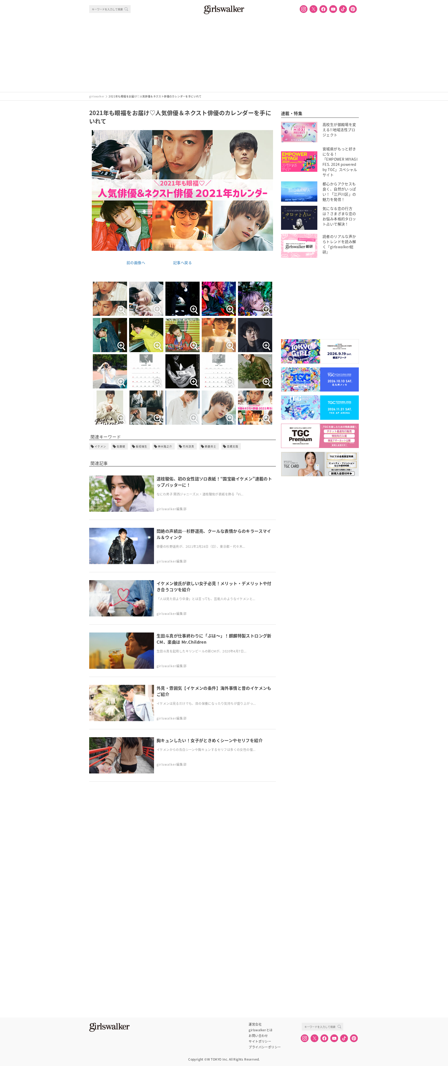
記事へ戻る (182, 262)
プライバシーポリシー (265, 1047)
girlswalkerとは (260, 1030)
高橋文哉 (232, 446)
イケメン (100, 446)
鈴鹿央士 (210, 446)
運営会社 (255, 1024)
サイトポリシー (260, 1041)
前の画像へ (136, 262)
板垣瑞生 (141, 446)
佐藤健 (121, 446)
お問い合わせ (258, 1035)
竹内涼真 (188, 446)
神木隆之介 (165, 446)
